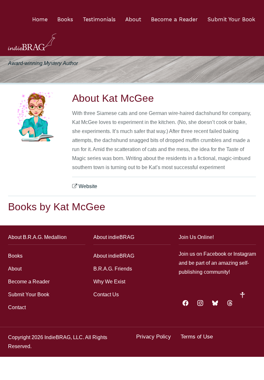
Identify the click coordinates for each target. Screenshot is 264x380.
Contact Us (106, 294)
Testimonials (99, 19)
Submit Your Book (231, 19)
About (133, 19)
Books (65, 19)
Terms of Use (197, 337)
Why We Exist (109, 281)
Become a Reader (174, 19)
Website (88, 186)
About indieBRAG (113, 256)
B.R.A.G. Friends (112, 268)
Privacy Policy (153, 337)
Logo (32, 42)
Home (40, 19)
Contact (17, 307)
